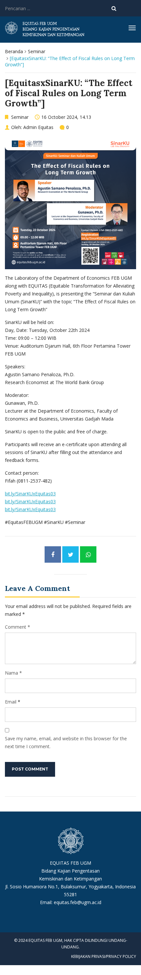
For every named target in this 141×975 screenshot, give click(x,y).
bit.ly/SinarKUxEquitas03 (30, 493)
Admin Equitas (38, 127)
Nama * (13, 673)
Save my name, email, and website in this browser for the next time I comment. (66, 742)
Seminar (36, 51)
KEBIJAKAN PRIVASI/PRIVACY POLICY (103, 956)
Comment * (17, 627)
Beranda (14, 51)
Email (10, 702)
